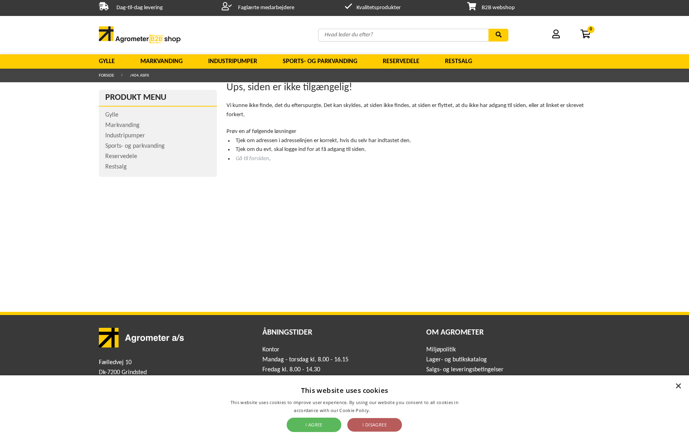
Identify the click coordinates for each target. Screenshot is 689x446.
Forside (106, 75)
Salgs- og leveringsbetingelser (465, 370)
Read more (383, 410)
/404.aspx (139, 75)
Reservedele (401, 61)
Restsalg (458, 61)
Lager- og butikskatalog (456, 360)
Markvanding (161, 61)
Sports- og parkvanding (320, 61)
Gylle (107, 61)
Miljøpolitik (441, 350)
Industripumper (232, 61)
